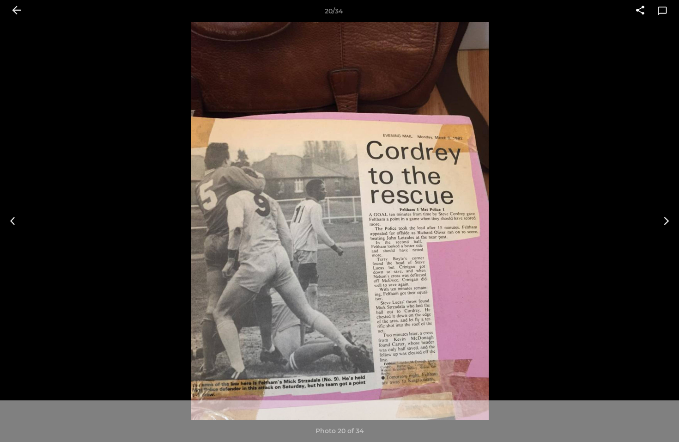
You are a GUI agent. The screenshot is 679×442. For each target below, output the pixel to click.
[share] (640, 11)
